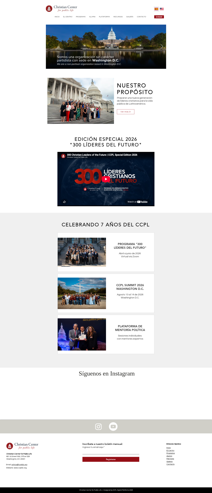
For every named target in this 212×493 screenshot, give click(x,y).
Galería (169, 448)
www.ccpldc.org (20, 454)
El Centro (170, 437)
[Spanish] (156, 9)
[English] (161, 9)
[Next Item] (161, 46)
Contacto (170, 451)
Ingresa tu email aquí (92, 433)
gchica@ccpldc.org (19, 451)
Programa (170, 439)
